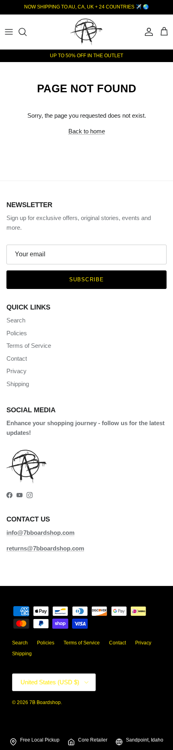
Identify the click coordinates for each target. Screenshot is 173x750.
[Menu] (9, 32)
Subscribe (86, 279)
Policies (16, 333)
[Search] (26, 32)
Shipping (17, 383)
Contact (16, 358)
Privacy (16, 371)
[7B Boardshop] (86, 32)
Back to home (86, 131)
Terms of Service (28, 345)
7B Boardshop (45, 702)
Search (15, 320)
